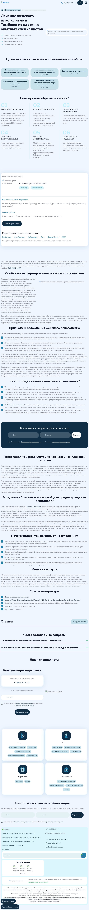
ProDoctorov (6, 237)
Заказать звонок (22, 712)
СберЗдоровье (19, 237)
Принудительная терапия (22, 751)
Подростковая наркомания (16, 755)
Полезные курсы (8, 901)
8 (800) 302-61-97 (70, 2)
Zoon (42, 237)
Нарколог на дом (32, 755)
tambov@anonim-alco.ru (54, 847)
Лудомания (19, 781)
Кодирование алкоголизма (72, 747)
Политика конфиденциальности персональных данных (21, 837)
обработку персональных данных (61, 442)
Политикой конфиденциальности (30, 442)
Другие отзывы (80, 622)
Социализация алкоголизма (74, 785)
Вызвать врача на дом (12, 224)
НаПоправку (32, 237)
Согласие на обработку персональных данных (18, 833)
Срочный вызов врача (10, 907)
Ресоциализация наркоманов (66, 781)
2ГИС (64, 237)
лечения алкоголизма (34, 507)
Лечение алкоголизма (13, 10)
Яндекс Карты (53, 237)
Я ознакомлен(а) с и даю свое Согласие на (40, 442)
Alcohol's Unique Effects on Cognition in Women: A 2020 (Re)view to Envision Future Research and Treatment (42, 600)
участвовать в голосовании (38, 882)
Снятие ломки (32, 747)
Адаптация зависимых (57, 785)
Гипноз (27, 781)
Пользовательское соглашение (12, 845)
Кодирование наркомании (17, 747)
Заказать (76, 435)
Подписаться (77, 815)
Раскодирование (76, 751)
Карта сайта (6, 849)
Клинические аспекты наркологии (17, 597)
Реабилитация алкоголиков (14, 405)
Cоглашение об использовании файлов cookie (18, 841)
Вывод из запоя (57, 747)
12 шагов (66, 789)
